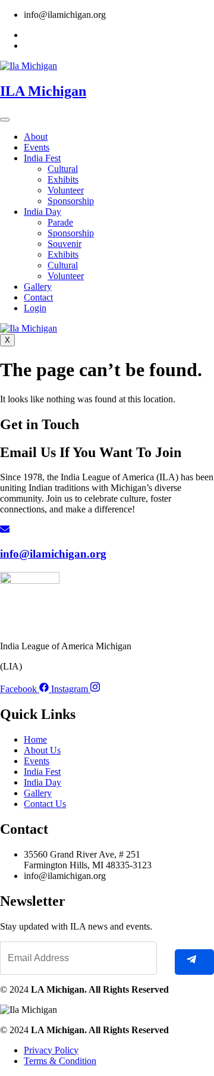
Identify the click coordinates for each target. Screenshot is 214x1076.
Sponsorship (71, 201)
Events (36, 147)
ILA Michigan (43, 91)
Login (35, 308)
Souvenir (64, 244)
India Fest (42, 158)
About (36, 137)
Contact (38, 297)
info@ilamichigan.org (53, 554)
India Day (42, 212)
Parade (60, 222)
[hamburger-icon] (5, 119)
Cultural (63, 169)
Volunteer (66, 190)
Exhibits (63, 179)
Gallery (38, 286)
